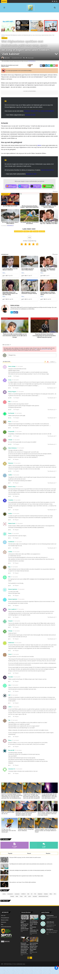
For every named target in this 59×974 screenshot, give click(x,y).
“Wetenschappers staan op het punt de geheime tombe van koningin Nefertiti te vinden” (45, 831)
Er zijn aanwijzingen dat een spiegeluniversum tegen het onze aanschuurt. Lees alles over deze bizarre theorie (49, 796)
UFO (25, 896)
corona (4, 893)
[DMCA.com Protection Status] (10, 942)
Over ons (3, 915)
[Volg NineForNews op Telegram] (23, 186)
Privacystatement (5, 917)
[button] (11, 186)
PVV (31, 231)
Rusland (12, 896)
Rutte (17, 896)
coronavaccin (10, 893)
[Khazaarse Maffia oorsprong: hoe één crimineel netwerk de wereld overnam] (4, 859)
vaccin (29, 896)
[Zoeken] (54, 8)
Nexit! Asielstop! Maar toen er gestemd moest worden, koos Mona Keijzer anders (26, 875)
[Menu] (4, 8)
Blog (2, 924)
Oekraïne (46, 893)
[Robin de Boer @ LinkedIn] (14, 313)
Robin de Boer (7, 57)
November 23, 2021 (30, 115)
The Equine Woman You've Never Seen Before (29, 223)
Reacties (48, 853)
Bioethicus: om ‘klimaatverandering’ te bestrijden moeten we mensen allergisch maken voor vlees (26, 814)
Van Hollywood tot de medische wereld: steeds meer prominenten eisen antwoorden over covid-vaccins (30, 863)
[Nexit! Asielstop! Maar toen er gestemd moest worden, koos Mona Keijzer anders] (4, 878)
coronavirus (17, 893)
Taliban (36, 231)
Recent (29, 853)
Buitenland (8, 35)
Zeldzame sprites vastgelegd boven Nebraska (26, 830)
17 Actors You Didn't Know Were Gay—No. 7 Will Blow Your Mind (49, 223)
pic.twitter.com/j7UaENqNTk (46, 111)
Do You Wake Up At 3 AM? (10, 206)
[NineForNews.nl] (29, 7)
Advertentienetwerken (6, 926)
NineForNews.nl (10, 225)
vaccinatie (35, 896)
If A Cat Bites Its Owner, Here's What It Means (10, 223)
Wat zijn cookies (4, 920)
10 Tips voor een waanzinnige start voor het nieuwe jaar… (9, 831)
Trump (21, 896)
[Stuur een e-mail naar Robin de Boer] (12, 313)
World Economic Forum (43, 896)
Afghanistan (18, 231)
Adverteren (3, 922)
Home (3, 35)
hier (36, 349)
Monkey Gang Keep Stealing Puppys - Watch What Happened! (29, 206)
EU (31, 893)
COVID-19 (23, 893)
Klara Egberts (50, 929)
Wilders (42, 231)
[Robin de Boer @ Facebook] (17, 313)
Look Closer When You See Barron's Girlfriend (48, 206)
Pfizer (51, 893)
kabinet (39, 145)
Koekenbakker (50, 915)
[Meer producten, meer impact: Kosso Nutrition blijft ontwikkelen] (4, 884)
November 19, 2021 (31, 174)
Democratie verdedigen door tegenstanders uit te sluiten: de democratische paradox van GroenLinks (30, 870)
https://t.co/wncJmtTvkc (47, 170)
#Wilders (32, 111)
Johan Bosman (50, 922)
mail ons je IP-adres (46, 349)
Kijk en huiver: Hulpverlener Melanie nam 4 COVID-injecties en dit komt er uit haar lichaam (47, 814)
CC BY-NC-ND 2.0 (31, 61)
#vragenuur (27, 111)
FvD (35, 893)
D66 (28, 893)
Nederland (40, 893)
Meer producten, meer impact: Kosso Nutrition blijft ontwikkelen (22, 882)
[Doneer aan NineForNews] (48, 186)
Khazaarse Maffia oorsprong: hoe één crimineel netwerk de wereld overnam (25, 857)
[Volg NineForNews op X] (36, 186)
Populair (10, 853)
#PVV (37, 111)
